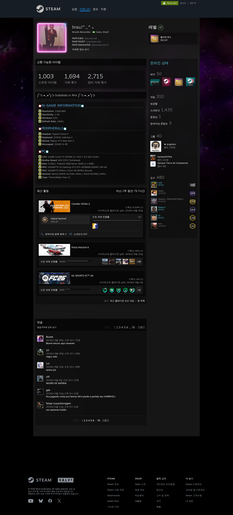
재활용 (138, 501)
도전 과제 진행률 (100, 216)
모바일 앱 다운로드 (195, 489)
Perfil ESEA (77, 38)
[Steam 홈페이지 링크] (48, 11)
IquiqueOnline (164, 156)
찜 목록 (141, 300)
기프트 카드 (113, 506)
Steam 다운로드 (194, 484)
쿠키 (158, 501)
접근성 (159, 489)
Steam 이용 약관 (115, 489)
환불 (158, 506)
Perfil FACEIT (78, 41)
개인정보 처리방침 (165, 484)
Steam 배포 (113, 501)
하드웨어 (139, 495)
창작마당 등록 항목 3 (55, 234)
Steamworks (113, 495)
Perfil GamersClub (81, 44)
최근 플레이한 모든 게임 (122, 300)
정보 (95, 9)
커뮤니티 (84, 9)
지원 (103, 9)
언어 (192, 3)
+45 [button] (139, 261)
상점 (74, 9)
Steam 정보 (113, 484)
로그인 (183, 3)
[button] (173, 27)
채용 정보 (139, 489)
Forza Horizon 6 (80, 247)
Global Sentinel (58, 218)
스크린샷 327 (80, 234)
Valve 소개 (140, 484)
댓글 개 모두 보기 (46, 327)
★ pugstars (170, 144)
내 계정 (189, 501)
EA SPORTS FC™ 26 (82, 275)
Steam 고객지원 (194, 495)
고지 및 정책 (162, 495)
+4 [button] (139, 289)
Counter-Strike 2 (80, 203)
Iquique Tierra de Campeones (172, 163)
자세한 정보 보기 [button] (80, 49)
